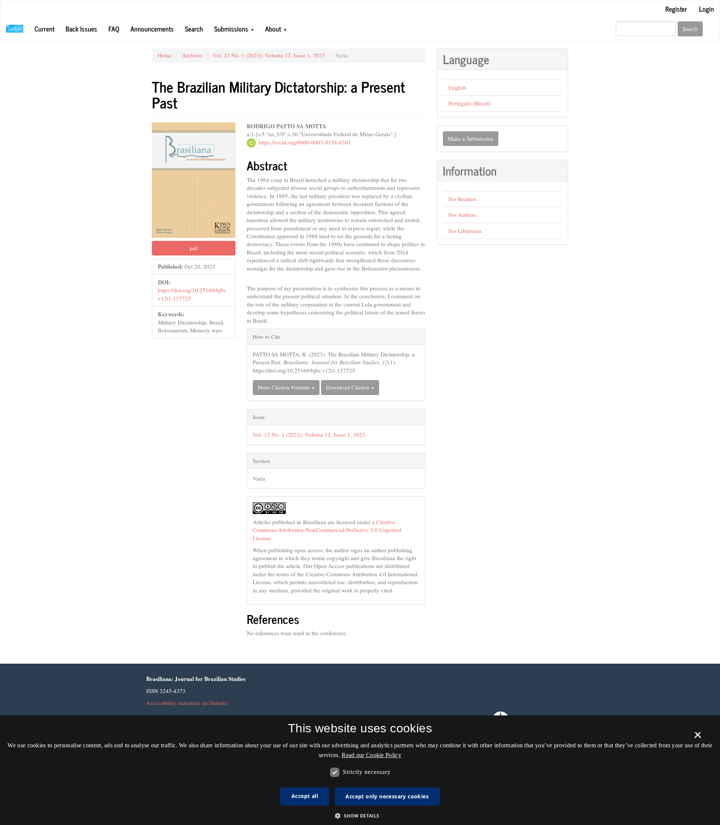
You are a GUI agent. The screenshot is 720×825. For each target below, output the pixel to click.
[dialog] (360, 770)
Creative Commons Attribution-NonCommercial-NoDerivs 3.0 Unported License (327, 530)
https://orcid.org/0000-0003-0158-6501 (305, 142)
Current (44, 28)
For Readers (462, 199)
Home (165, 55)
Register (676, 8)
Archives (192, 55)
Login (706, 8)
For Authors (462, 214)
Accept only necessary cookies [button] (387, 796)
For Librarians (465, 230)
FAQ (113, 28)
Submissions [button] (232, 28)
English (457, 87)
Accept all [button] (304, 795)
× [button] (697, 737)
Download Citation (348, 387)
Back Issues (81, 28)
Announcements (152, 28)
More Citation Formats (285, 387)
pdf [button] (194, 248)
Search (194, 28)
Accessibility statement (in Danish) (187, 702)
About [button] (274, 28)
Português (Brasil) (469, 103)
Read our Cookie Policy (371, 755)
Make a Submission (471, 138)
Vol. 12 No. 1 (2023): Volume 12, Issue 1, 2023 (269, 55)
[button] (359, 815)
